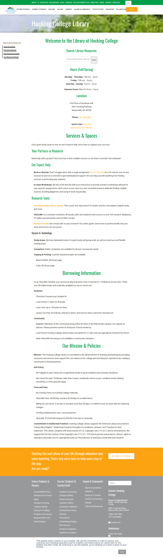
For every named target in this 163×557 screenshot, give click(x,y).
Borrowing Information (11, 53)
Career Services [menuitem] (66, 499)
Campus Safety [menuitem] (40, 506)
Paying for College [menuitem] (42, 510)
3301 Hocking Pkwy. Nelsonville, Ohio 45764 (118, 509)
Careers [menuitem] (68, 2)
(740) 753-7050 (115, 514)
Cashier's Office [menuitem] (66, 503)
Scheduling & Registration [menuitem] (69, 521)
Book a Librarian (97, 172)
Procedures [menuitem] (64, 518)
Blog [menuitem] (62, 2)
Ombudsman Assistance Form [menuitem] (69, 510)
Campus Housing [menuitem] (41, 503)
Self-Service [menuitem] (37, 7)
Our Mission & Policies (11, 57)
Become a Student (121, 456)
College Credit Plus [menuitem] (81, 2)
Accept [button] (122, 552)
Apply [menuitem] (36, 499)
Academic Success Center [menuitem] (69, 492)
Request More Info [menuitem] (42, 518)
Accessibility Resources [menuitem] (44, 492)
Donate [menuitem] (88, 502)
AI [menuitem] (38, 2)
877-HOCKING (114, 517)
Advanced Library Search (81, 127)
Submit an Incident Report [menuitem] (69, 532)
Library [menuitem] (108, 2)
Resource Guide (41, 223)
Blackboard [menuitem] (54, 2)
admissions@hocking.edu (119, 538)
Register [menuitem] (116, 2)
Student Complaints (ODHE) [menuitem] (69, 529)
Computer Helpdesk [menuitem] (68, 506)
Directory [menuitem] (94, 2)
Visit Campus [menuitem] (40, 521)
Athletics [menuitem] (44, 2)
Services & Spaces (10, 50)
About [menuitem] (34, 2)
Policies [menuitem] (62, 514)
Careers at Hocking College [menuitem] (95, 499)
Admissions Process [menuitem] (43, 495)
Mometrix (87, 124)
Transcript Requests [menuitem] (94, 506)
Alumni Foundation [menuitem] (93, 488)
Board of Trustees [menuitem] (93, 495)
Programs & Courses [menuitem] (43, 514)
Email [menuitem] (102, 2)
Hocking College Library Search (48, 205)
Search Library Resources (12, 43)
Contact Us (115, 522)
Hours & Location (9, 46)
